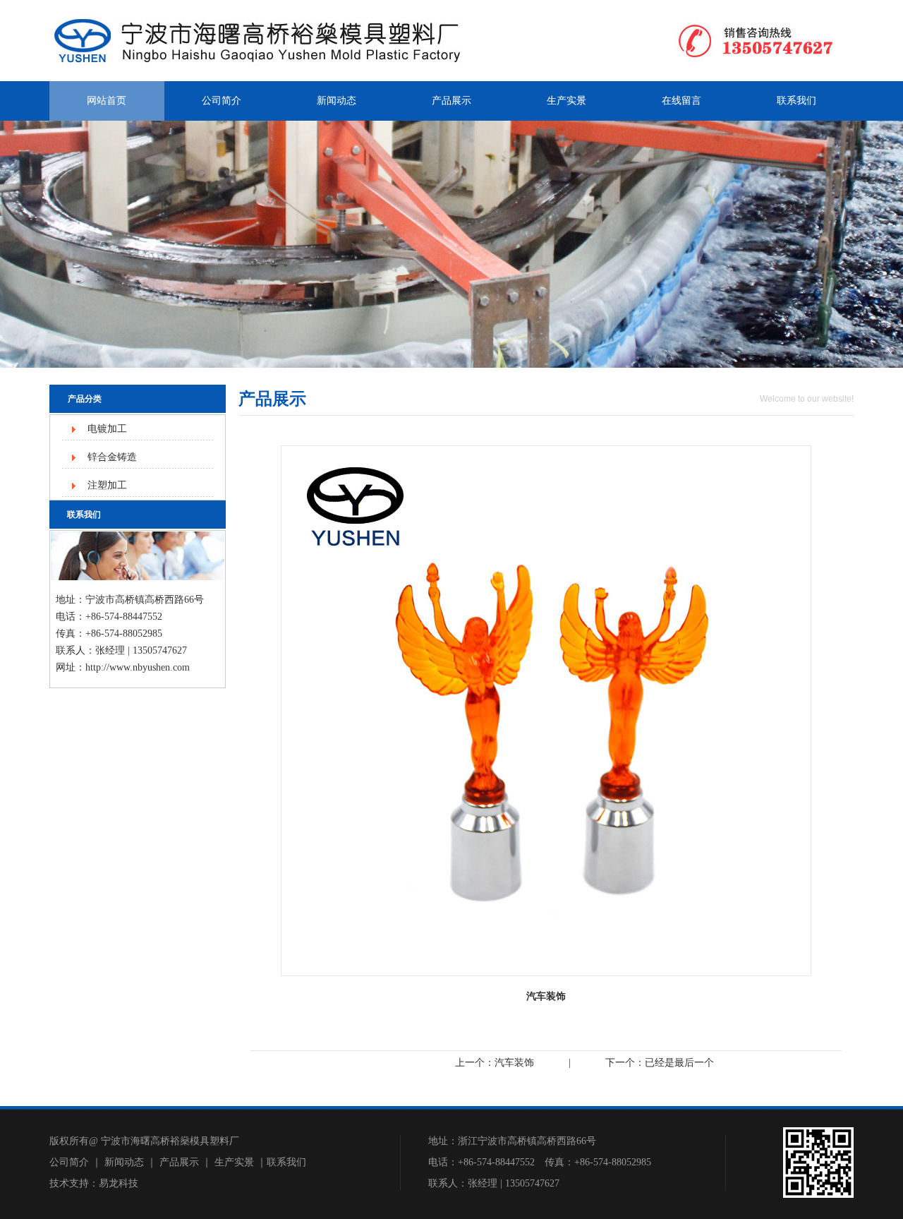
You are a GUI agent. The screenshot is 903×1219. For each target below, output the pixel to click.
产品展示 (451, 100)
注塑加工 (107, 485)
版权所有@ (73, 1141)
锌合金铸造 (112, 457)
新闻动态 (336, 100)
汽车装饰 (514, 1062)
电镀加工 (107, 429)
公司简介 (221, 100)
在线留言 (681, 100)
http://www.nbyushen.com (137, 667)
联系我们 (796, 100)
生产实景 (566, 100)
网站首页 (106, 100)
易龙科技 (118, 1183)
